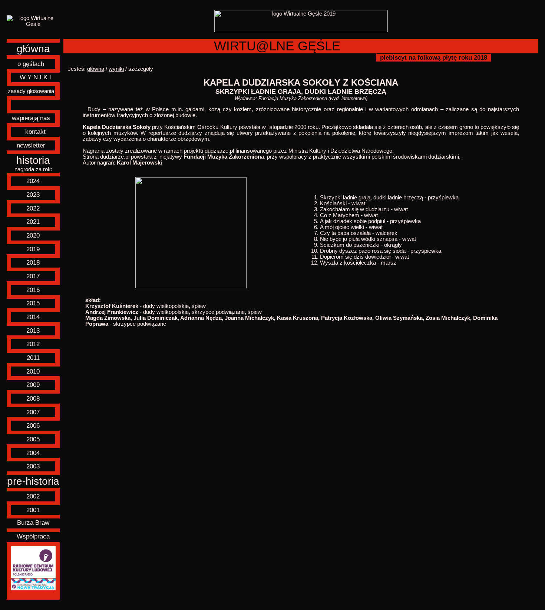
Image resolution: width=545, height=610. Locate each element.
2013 (33, 330)
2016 (33, 290)
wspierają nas (31, 118)
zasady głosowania (31, 91)
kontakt (35, 131)
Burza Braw (33, 522)
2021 (33, 221)
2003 (33, 466)
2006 (33, 425)
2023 (33, 194)
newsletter (31, 145)
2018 (33, 262)
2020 (33, 235)
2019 (33, 249)
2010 (33, 371)
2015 (33, 303)
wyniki (116, 69)
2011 (33, 357)
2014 (33, 317)
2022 (33, 208)
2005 (33, 439)
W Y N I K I (35, 77)
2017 (33, 276)
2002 (33, 496)
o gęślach (30, 63)
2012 (33, 344)
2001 (33, 510)
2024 (33, 181)
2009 (33, 384)
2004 (33, 453)
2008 (33, 398)
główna (33, 48)
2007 (33, 412)
